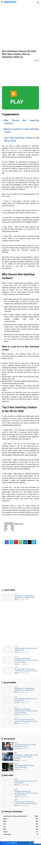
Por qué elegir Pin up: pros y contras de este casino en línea (25, 670)
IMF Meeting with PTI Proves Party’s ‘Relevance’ (24, 766)
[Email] (30, 542)
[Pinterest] (16, 542)
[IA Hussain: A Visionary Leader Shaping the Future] (7, 746)
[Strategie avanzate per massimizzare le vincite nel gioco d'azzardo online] (7, 660)
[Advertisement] (20, 26)
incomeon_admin (18, 748)
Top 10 (16, 742)
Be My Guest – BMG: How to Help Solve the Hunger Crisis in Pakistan (26, 756)
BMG (15, 752)
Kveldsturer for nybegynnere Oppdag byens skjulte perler (24, 596)
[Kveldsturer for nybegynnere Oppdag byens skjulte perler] (7, 597)
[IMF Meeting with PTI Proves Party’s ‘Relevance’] (7, 767)
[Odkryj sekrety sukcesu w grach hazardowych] (7, 650)
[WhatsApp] (20, 542)
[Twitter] (11, 542)
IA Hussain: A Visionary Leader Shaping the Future (25, 745)
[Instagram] (34, 843)
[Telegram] (34, 542)
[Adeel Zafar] (9, 527)
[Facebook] (7, 542)
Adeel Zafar (19, 524)
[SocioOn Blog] (10, 2)
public (16, 593)
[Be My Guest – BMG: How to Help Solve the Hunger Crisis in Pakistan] (7, 756)
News (15, 763)
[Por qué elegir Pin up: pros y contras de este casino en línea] (7, 670)
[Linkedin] (25, 542)
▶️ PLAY (16, 98)
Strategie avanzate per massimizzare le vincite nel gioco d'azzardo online (26, 660)
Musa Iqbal (17, 760)
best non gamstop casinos (14, 150)
